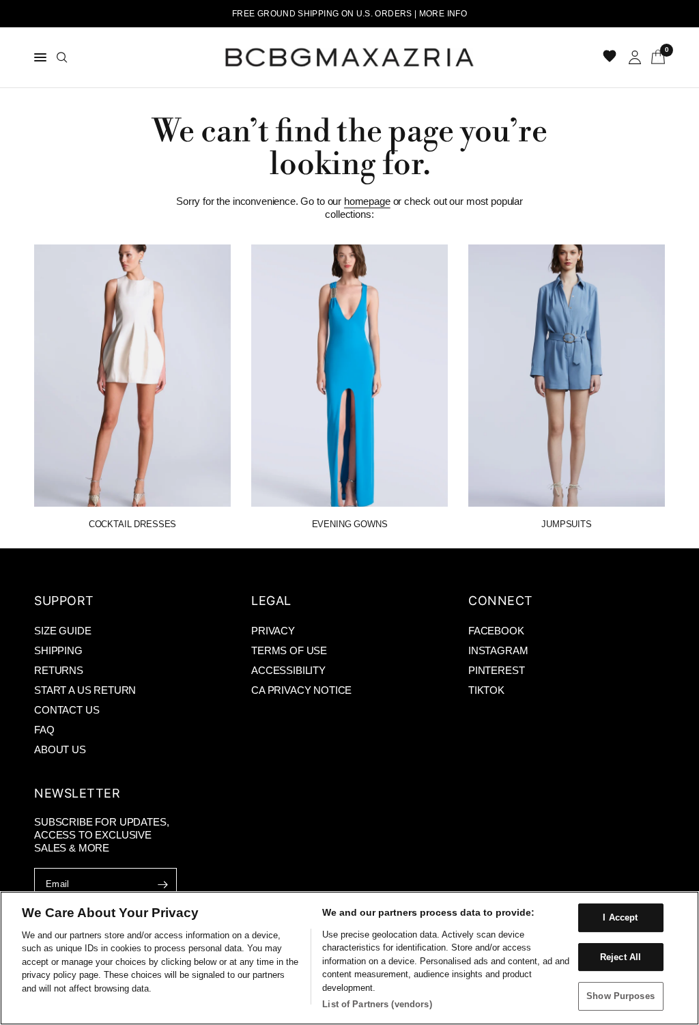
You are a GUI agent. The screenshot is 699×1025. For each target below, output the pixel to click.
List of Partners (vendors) (376, 1004)
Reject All (620, 957)
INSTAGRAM (498, 650)
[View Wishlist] (611, 57)
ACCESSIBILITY (288, 670)
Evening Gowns (350, 524)
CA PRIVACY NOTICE (301, 690)
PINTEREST (496, 670)
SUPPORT (64, 600)
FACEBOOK (496, 630)
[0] (655, 57)
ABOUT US (60, 749)
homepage (367, 201)
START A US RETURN (85, 690)
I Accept (620, 917)
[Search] (62, 57)
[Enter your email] (163, 884)
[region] (349, 958)
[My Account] (634, 57)
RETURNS (58, 670)
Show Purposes (620, 996)
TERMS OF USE (289, 650)
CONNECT (500, 600)
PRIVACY (273, 630)
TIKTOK (486, 690)
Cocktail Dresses (132, 524)
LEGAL (271, 600)
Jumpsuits (566, 524)
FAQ (44, 729)
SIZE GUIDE (62, 630)
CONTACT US (66, 710)
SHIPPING (58, 650)
